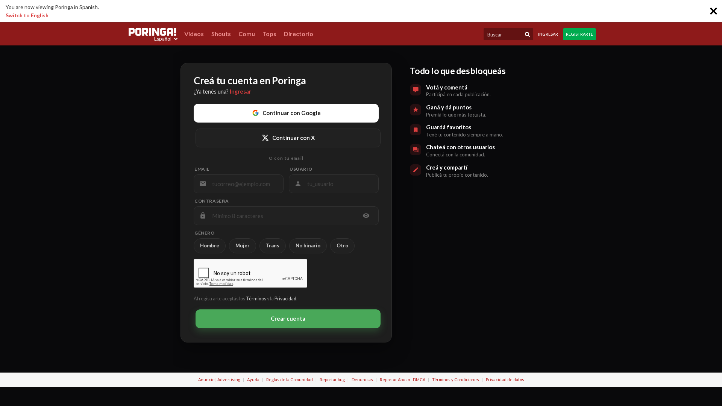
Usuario (301, 169)
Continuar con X (293, 137)
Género (204, 233)
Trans (272, 245)
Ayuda (253, 379)
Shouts (221, 33)
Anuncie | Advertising (219, 379)
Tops (269, 33)
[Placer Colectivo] (152, 32)
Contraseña (211, 201)
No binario (308, 245)
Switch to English (27, 15)
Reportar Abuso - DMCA (402, 379)
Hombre (209, 245)
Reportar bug (332, 379)
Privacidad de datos (505, 379)
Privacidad (285, 298)
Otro (342, 245)
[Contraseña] (366, 216)
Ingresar (548, 34)
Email (201, 169)
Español (162, 39)
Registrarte (579, 34)
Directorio (298, 33)
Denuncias (362, 379)
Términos (256, 298)
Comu (246, 33)
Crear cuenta (288, 318)
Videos (194, 33)
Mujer (242, 245)
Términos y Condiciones (455, 379)
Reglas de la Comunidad (289, 379)
